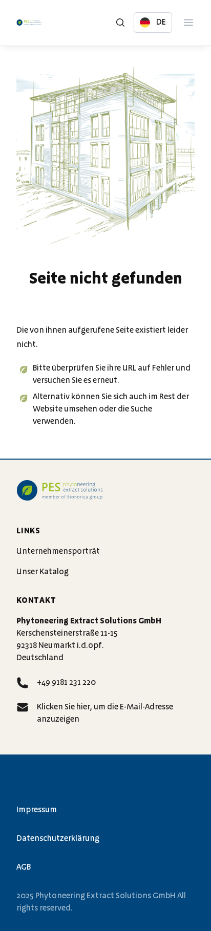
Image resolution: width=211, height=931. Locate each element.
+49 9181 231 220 (66, 683)
